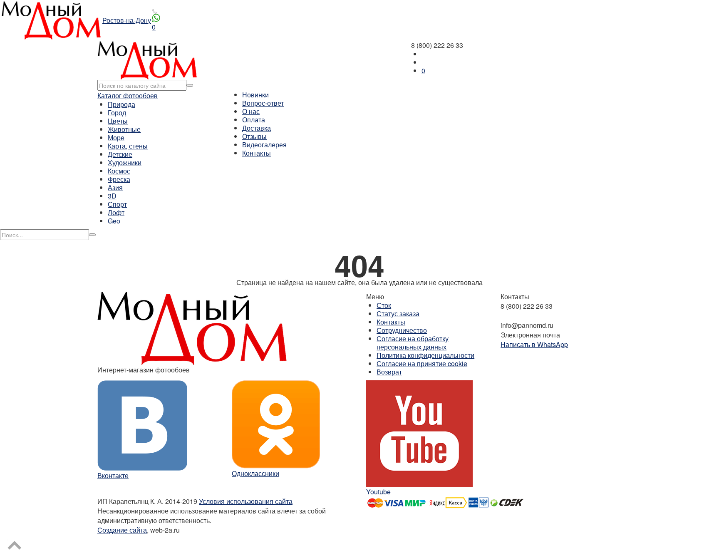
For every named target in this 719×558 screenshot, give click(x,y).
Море (116, 137)
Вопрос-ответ (263, 103)
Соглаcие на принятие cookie (422, 363)
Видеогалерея (264, 144)
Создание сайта (122, 530)
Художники (124, 162)
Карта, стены (128, 146)
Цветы (118, 121)
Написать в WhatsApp (534, 344)
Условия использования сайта (246, 501)
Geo (114, 221)
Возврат (389, 372)
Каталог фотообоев (127, 95)
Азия (115, 187)
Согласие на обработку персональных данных (413, 343)
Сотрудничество (402, 330)
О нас (251, 111)
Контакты (256, 153)
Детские (120, 154)
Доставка (256, 128)
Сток (384, 305)
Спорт (117, 204)
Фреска (119, 179)
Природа (121, 104)
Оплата (253, 119)
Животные (124, 129)
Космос (119, 171)
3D (112, 196)
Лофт (116, 212)
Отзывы (254, 136)
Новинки (255, 94)
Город (117, 112)
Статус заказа (398, 313)
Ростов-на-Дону (126, 20)
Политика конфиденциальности (425, 355)
